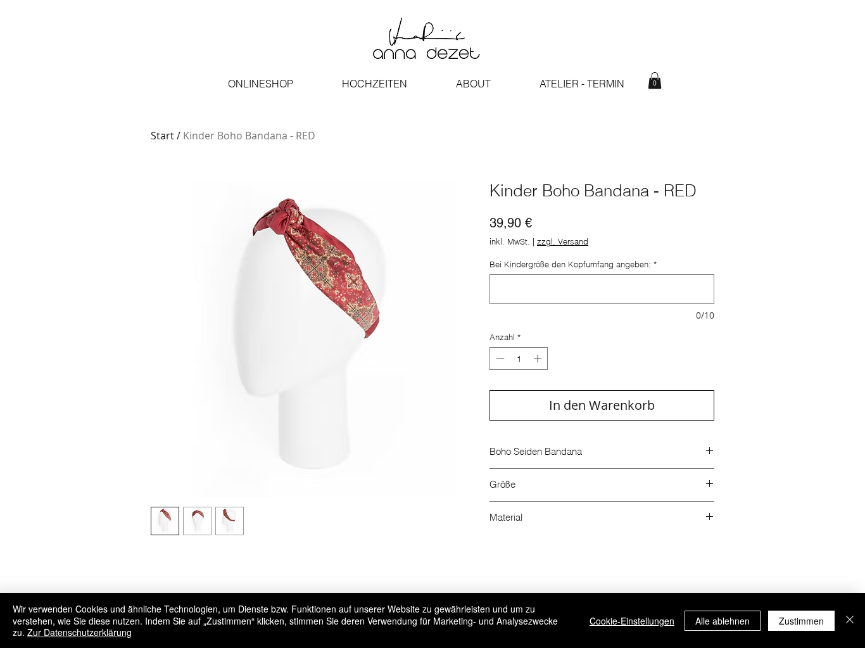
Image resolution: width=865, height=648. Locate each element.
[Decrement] (499, 358)
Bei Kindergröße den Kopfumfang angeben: (573, 264)
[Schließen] (849, 620)
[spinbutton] (519, 358)
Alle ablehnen (722, 620)
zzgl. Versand (562, 241)
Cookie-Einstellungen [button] (632, 620)
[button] (655, 80)
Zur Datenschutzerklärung (79, 632)
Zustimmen (801, 620)
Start (162, 136)
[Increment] (538, 358)
